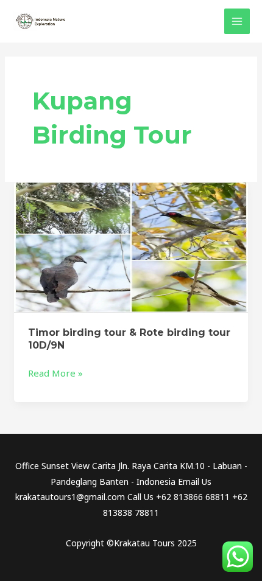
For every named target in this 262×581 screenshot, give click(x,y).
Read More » (55, 372)
